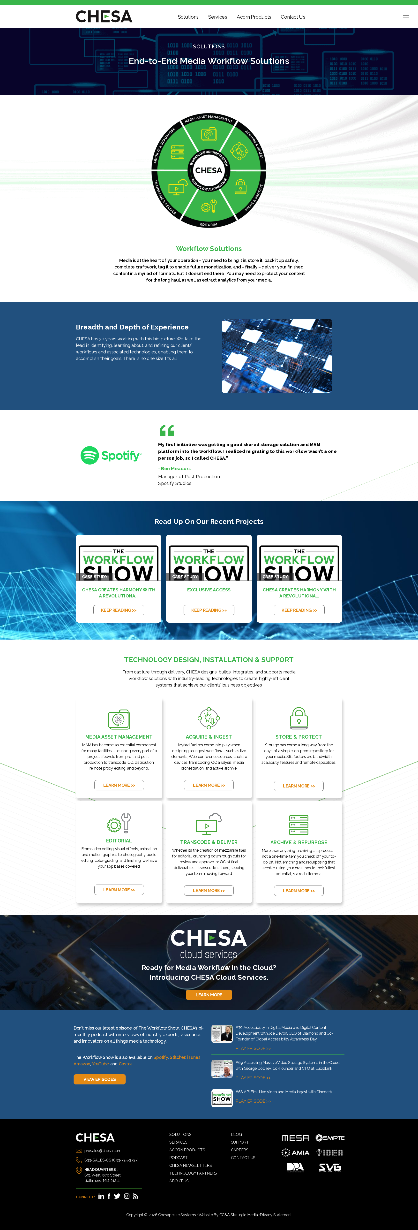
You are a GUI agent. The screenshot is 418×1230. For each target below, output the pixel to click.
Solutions (188, 17)
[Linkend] (101, 1196)
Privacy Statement (276, 1215)
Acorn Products (254, 17)
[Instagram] (126, 1196)
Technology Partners (193, 1173)
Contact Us (293, 17)
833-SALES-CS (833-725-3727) (111, 1160)
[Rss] (135, 1196)
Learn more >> (119, 785)
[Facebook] (109, 1196)
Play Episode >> (253, 1048)
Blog (236, 1134)
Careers (239, 1150)
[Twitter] (117, 1196)
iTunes (193, 1057)
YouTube (100, 1063)
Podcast (178, 1157)
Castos (126, 1063)
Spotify (161, 1057)
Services (217, 17)
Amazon (82, 1063)
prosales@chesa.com (102, 1150)
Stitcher (177, 1057)
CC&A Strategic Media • (239, 1215)
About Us (179, 1181)
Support (240, 1142)
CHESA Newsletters (190, 1165)
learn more (209, 994)
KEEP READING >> (118, 610)
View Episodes (99, 1079)
